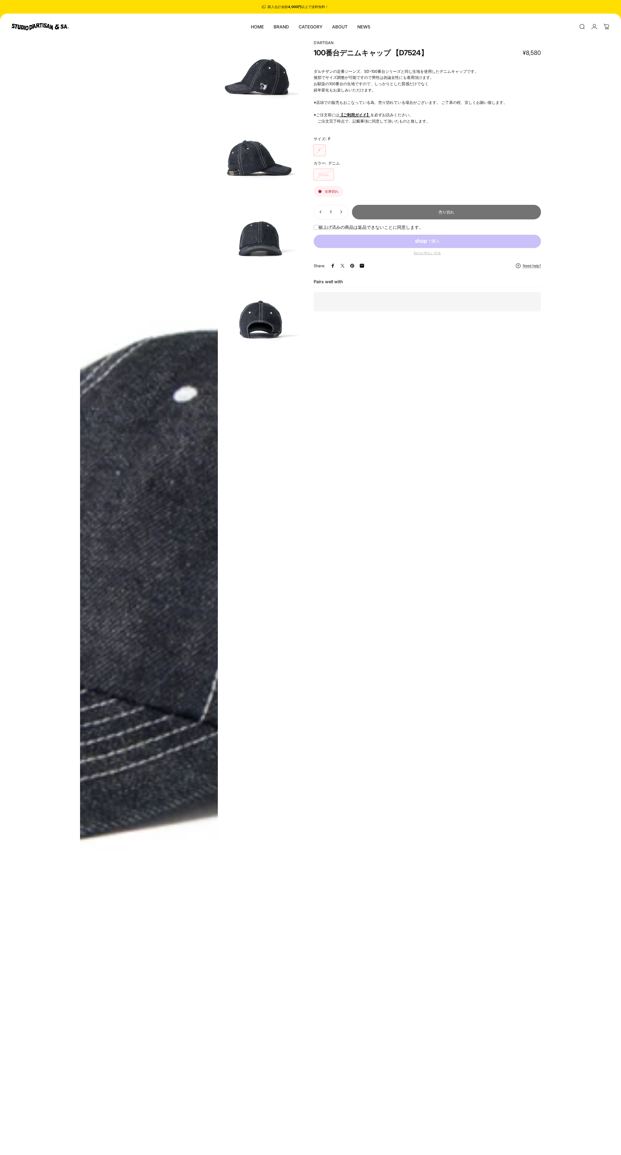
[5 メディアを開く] (260, 319)
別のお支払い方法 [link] (427, 253)
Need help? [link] (532, 266)
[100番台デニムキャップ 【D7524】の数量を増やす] (342, 212)
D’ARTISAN (324, 42)
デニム (324, 174)
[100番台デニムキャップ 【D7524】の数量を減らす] (319, 212)
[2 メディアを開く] (260, 78)
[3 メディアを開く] (260, 158)
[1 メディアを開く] (149, 595)
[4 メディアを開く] (260, 239)
